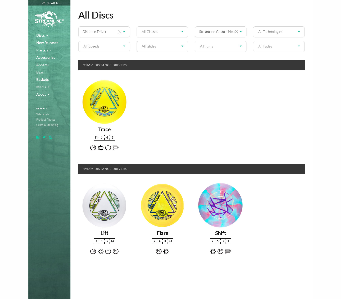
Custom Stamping (47, 125)
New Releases (47, 43)
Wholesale (42, 114)
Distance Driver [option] (94, 32)
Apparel (42, 65)
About (41, 94)
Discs (40, 35)
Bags (40, 72)
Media (41, 87)
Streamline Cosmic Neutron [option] (220, 32)
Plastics (42, 50)
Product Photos (45, 119)
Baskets (42, 80)
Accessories (45, 58)
